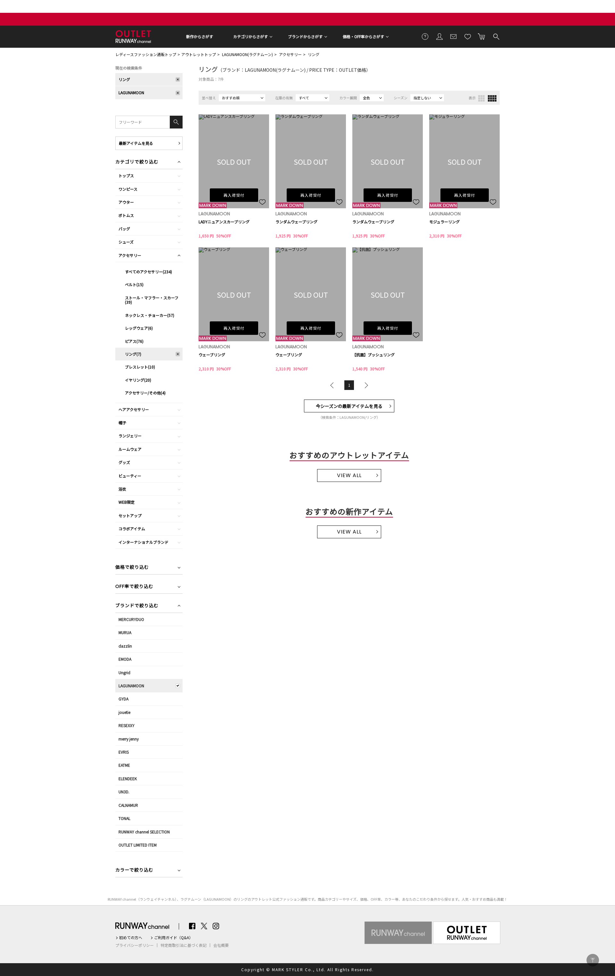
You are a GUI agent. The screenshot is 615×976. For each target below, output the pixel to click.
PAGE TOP (592, 960)
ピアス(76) (134, 341)
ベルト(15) (134, 284)
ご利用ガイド (425, 36)
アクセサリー (290, 54)
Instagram (216, 926)
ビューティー (130, 475)
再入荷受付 (234, 195)
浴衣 (122, 489)
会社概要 (221, 945)
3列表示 (481, 98)
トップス (126, 175)
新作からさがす (199, 36)
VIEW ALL (349, 475)
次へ (365, 385)
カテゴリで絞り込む (137, 162)
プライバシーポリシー (134, 945)
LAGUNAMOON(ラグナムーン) (247, 54)
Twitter (204, 926)
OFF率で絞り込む (134, 587)
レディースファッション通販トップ (145, 54)
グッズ (124, 462)
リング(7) (133, 354)
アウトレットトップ (198, 54)
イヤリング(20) (138, 380)
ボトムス (126, 215)
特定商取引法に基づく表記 (183, 945)
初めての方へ (130, 937)
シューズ (126, 241)
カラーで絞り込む (134, 870)
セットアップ (130, 515)
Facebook (192, 926)
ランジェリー (130, 435)
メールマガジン (453, 36)
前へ (333, 385)
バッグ (124, 228)
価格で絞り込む (132, 567)
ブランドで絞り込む (137, 606)
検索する (496, 36)
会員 (439, 36)
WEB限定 (127, 502)
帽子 (122, 422)
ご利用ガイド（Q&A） (173, 937)
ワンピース (128, 189)
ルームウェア (130, 449)
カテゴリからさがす (250, 36)
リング (313, 54)
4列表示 (492, 98)
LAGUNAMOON (131, 92)
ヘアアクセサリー (134, 409)
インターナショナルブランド (143, 542)
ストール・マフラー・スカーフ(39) (151, 300)
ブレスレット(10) (140, 366)
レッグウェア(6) (139, 328)
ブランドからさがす (305, 36)
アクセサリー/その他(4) (145, 392)
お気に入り (468, 36)
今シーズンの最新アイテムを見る (349, 406)
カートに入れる (482, 36)
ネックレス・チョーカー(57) (149, 315)
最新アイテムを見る (136, 143)
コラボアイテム (132, 528)
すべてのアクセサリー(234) (148, 271)
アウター (126, 202)
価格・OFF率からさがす (363, 36)
